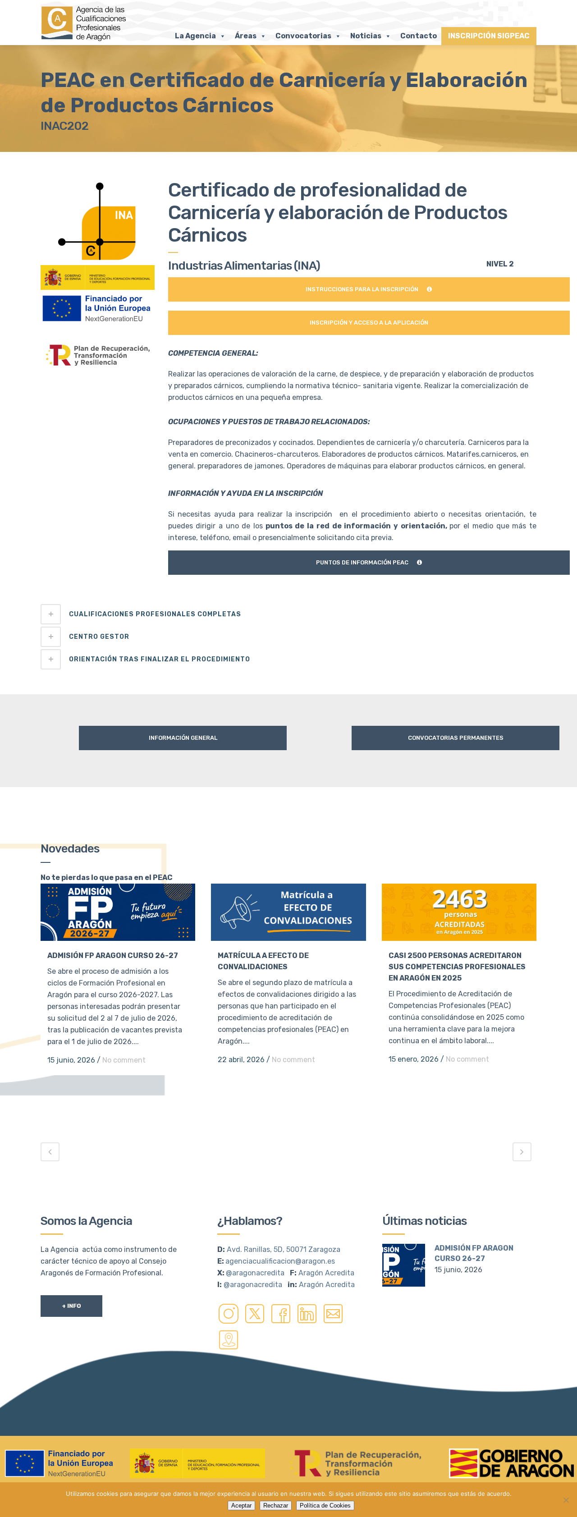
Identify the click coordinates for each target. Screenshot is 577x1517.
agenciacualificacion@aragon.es (280, 1261)
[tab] (288, 614)
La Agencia (195, 36)
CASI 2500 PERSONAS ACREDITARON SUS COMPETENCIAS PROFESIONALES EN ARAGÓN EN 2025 (457, 966)
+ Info (71, 1305)
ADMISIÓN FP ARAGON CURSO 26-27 (112, 955)
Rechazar (275, 1505)
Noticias (365, 36)
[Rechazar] (565, 1499)
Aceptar (241, 1505)
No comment (124, 1060)
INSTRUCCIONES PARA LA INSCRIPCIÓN (362, 289)
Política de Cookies (325, 1505)
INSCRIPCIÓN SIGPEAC (489, 36)
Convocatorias (303, 36)
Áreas (245, 36)
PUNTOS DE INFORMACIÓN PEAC (362, 562)
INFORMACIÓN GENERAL (183, 737)
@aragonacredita (255, 1273)
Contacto (418, 36)
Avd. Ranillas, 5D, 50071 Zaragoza (283, 1249)
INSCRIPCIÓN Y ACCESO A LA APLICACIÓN (369, 322)
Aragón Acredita (326, 1273)
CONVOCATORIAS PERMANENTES (456, 737)
